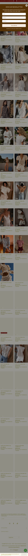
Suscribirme (14, 25)
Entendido (24, 554)
